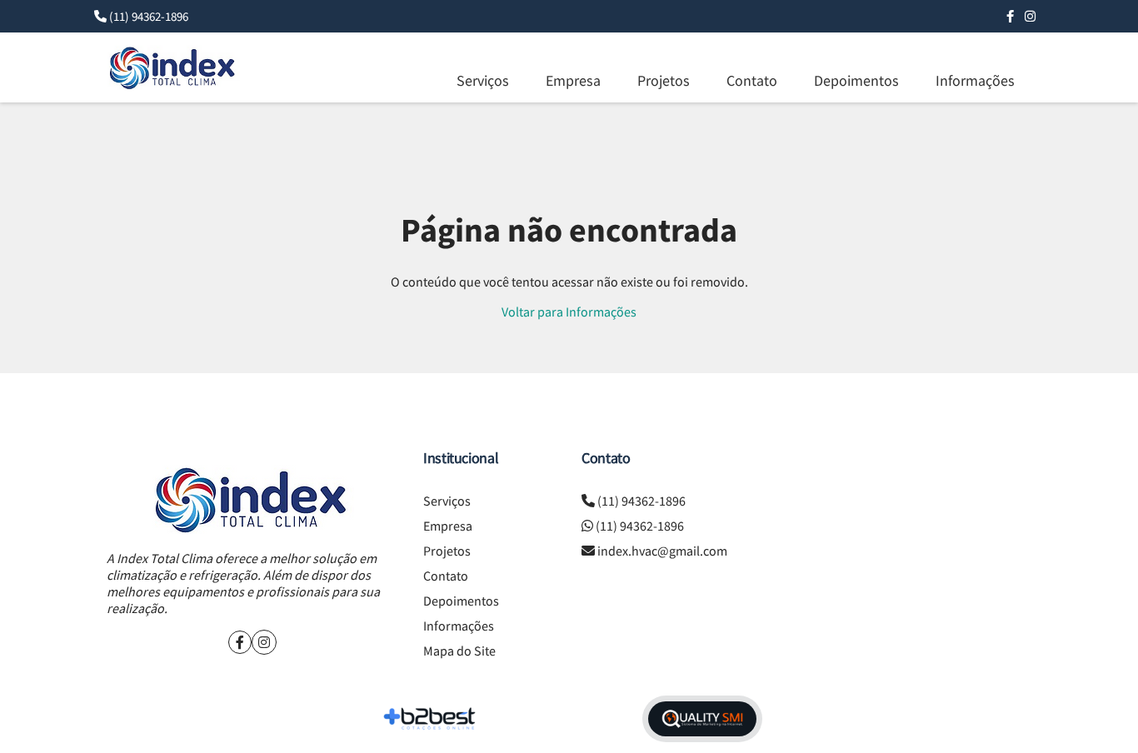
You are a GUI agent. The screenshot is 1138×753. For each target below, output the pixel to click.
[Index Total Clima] (252, 499)
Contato (751, 80)
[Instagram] (1030, 16)
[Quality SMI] (702, 719)
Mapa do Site (459, 650)
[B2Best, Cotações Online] (430, 719)
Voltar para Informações (569, 311)
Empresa (573, 80)
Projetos (663, 80)
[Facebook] (1010, 16)
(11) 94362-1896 (148, 16)
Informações (975, 80)
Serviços (483, 80)
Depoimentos (856, 80)
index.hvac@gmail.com (662, 550)
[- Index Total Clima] (173, 67)
